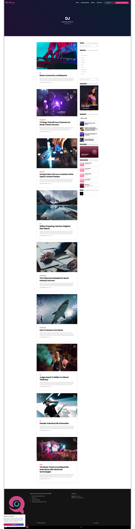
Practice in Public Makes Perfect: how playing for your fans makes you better (91, 129)
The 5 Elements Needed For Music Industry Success (54, 279)
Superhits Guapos (88, 163)
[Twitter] (92, 522)
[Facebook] (97, 522)
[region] (13, 521)
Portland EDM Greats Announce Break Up (89, 140)
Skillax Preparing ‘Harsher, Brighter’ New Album (55, 227)
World (82, 74)
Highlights (83, 62)
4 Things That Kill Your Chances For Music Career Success (55, 123)
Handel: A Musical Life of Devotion (54, 423)
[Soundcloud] (94, 522)
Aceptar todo (14, 524)
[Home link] (10, 2)
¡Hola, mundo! (84, 118)
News (82, 67)
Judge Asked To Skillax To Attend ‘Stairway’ (54, 378)
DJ (40, 223)
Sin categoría (83, 69)
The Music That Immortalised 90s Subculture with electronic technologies (54, 469)
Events (82, 57)
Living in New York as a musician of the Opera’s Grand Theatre (56, 175)
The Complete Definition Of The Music (91, 134)
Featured (83, 60)
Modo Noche (84, 154)
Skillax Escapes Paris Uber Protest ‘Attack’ (88, 105)
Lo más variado (87, 168)
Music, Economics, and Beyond (53, 75)
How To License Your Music (51, 330)
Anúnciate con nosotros (121, 2)
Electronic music (43, 119)
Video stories (42, 171)
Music (41, 464)
